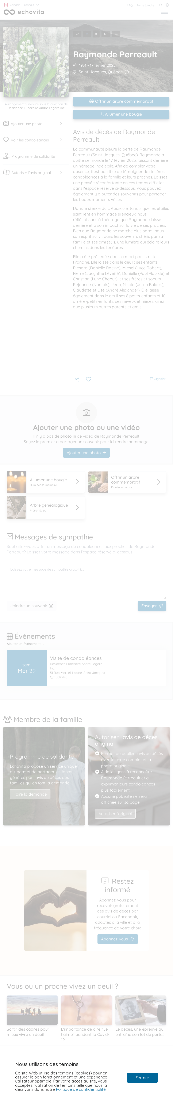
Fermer (142, 1077)
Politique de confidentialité (81, 1089)
